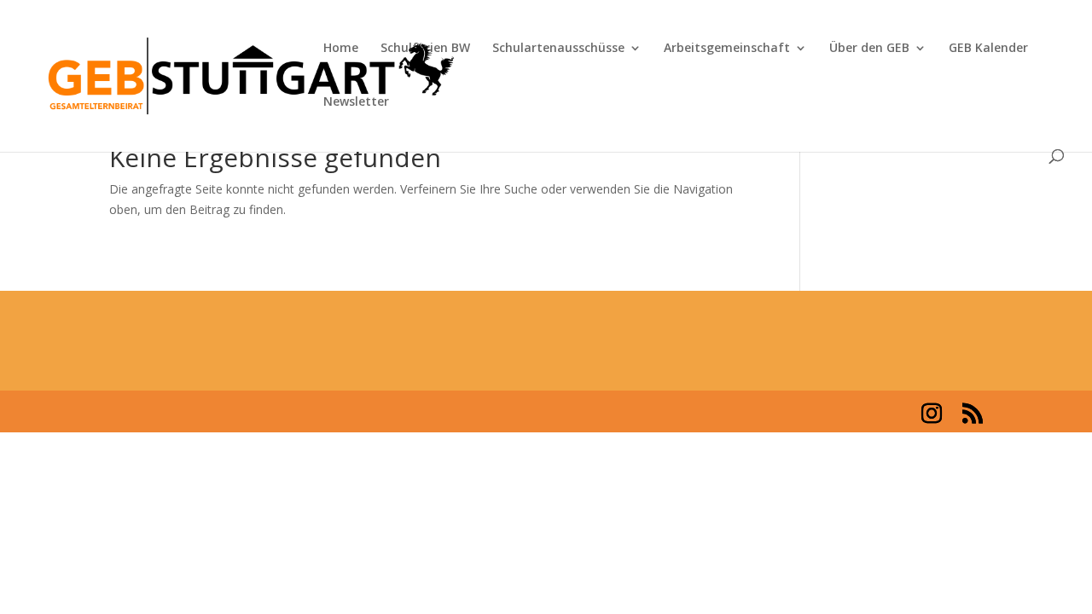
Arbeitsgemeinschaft (727, 48)
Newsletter (356, 102)
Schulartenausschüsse (558, 48)
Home (340, 48)
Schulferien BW (425, 48)
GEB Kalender (988, 48)
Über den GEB (869, 48)
